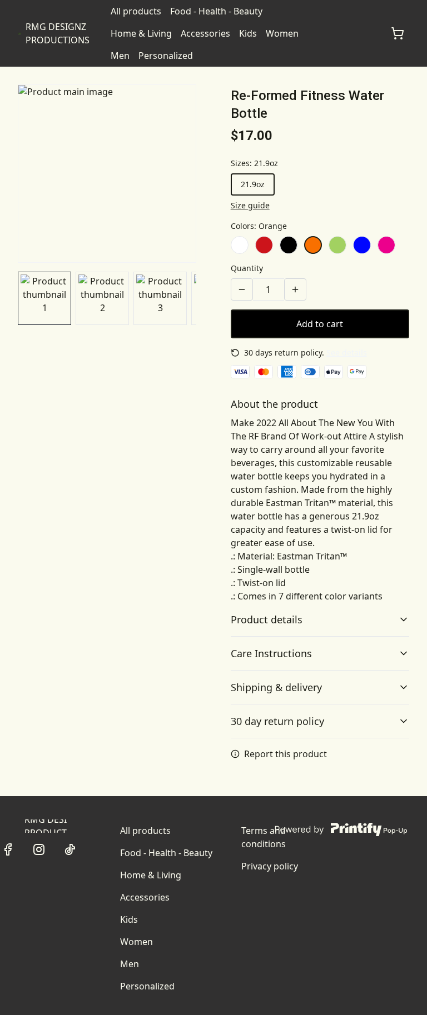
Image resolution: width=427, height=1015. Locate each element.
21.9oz (253, 184)
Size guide (250, 205)
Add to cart (319, 324)
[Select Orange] (313, 245)
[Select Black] (288, 245)
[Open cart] (397, 33)
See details (346, 352)
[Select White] (240, 245)
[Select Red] (264, 245)
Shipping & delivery (276, 687)
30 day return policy (277, 721)
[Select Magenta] (386, 245)
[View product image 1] (44, 298)
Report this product (285, 754)
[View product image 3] (160, 298)
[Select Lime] (337, 245)
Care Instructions (271, 653)
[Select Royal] (362, 245)
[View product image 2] (102, 298)
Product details (266, 619)
